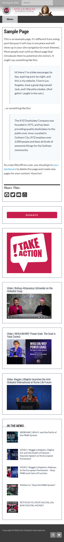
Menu (10, 19)
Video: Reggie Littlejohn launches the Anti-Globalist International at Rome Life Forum (29, 381)
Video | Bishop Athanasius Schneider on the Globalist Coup (30, 290)
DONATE (32, 215)
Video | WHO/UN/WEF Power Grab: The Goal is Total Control (31, 335)
